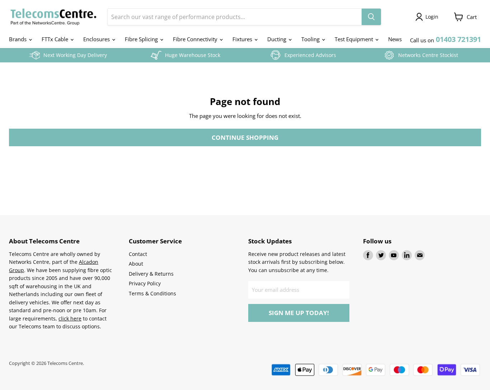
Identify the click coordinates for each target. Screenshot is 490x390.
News (395, 39)
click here (69, 318)
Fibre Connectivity (196, 39)
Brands (18, 39)
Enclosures (97, 39)
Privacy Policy (145, 283)
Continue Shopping (245, 137)
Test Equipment (354, 39)
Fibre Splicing (142, 39)
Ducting (277, 39)
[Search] (371, 17)
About (136, 263)
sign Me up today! (299, 313)
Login (431, 16)
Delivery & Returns (151, 273)
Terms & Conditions (152, 293)
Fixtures (243, 39)
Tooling (311, 39)
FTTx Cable (56, 39)
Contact (138, 254)
